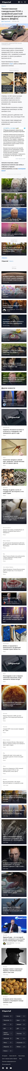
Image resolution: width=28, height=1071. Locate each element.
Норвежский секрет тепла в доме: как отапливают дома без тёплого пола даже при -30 (13, 757)
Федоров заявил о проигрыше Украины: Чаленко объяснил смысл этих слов (12, 970)
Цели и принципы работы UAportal (9, 1058)
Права (20, 1058)
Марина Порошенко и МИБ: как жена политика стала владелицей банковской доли (13, 717)
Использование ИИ (6, 1064)
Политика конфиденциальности (9, 1061)
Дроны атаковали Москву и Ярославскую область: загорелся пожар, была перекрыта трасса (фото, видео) (14, 743)
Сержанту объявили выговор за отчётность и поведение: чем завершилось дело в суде (13, 431)
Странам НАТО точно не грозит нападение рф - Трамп (13, 729)
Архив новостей (12, 1055)
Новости (11, 261)
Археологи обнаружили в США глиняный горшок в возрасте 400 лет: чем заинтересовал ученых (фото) (13, 770)
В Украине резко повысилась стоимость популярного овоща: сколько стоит (13, 1000)
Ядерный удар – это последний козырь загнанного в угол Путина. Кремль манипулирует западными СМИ (14, 939)
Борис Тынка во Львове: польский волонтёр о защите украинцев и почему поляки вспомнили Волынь (14, 557)
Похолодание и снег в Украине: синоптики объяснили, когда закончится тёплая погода (13, 677)
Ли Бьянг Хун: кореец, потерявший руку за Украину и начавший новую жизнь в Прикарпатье (13, 531)
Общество (3, 6)
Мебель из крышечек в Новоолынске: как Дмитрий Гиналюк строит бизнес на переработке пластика (12, 647)
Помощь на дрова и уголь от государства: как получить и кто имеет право (13, 491)
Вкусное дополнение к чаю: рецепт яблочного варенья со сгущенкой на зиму (13, 782)
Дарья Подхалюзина (5, 21)
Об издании (4, 1055)
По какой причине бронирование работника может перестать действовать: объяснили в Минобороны (14, 544)
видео (11, 63)
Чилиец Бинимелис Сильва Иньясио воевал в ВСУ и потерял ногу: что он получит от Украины (14, 571)
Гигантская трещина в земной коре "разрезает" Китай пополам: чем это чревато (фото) (13, 461)
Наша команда (21, 1055)
